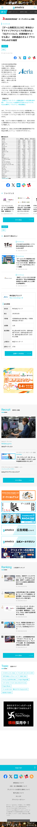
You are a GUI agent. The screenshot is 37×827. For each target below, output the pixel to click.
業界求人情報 (23, 12)
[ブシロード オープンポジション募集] (18, 18)
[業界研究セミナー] (18, 380)
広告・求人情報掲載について (18, 786)
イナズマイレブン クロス (8, 673)
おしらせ (18, 796)
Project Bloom (6, 686)
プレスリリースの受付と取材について (18, 789)
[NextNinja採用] (18, 714)
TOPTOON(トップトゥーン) (9, 676)
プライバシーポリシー (18, 799)
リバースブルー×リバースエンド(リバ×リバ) (14, 683)
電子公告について (18, 793)
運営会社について (18, 783)
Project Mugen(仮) (23, 679)
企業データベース (12, 12)
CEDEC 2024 (23, 676)
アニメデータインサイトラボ (25, 673)
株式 (3, 49)
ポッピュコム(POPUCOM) (9, 679)
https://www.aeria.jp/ (15, 298)
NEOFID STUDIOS (6, 692)
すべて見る (18, 220)
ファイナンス (6, 24)
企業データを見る (18, 353)
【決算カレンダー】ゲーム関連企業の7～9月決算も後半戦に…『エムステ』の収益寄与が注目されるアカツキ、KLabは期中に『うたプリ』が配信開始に (18, 102)
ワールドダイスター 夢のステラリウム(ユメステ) (14, 689)
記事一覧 (3, 12)
